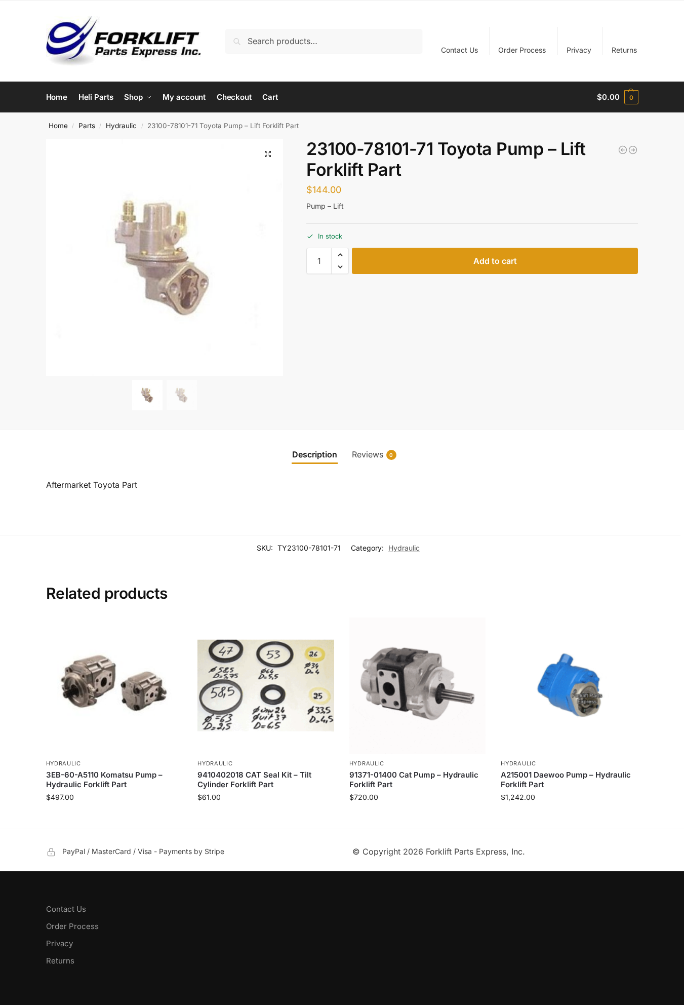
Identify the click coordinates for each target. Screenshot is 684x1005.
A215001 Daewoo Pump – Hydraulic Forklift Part (566, 780)
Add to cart (495, 261)
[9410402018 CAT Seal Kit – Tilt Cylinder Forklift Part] (265, 685)
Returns (624, 50)
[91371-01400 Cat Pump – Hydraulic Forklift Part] (417, 685)
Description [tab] (314, 454)
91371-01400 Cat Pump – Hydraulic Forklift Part (413, 780)
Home (58, 126)
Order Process (522, 50)
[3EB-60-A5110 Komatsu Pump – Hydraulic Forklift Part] (114, 685)
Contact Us (459, 50)
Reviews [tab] (372, 454)
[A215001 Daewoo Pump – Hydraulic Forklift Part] (569, 685)
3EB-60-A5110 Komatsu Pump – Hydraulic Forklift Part (104, 780)
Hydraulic (121, 126)
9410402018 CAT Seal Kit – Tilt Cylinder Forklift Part (254, 780)
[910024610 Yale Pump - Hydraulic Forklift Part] (623, 150)
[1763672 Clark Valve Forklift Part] (633, 150)
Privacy (579, 50)
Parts (86, 126)
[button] (617, 97)
